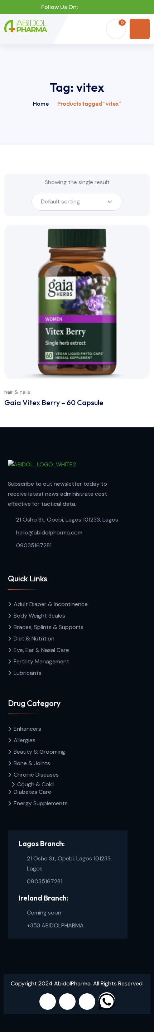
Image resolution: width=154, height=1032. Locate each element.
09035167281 (34, 545)
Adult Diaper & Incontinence (51, 604)
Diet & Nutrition (34, 638)
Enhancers (27, 729)
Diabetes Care (32, 792)
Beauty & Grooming (39, 751)
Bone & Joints (32, 763)
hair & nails (17, 392)
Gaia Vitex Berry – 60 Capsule (54, 402)
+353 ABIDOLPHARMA (55, 925)
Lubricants (28, 673)
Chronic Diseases (36, 774)
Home (41, 103)
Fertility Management (41, 661)
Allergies (24, 740)
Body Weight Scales (39, 615)
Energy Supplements (41, 803)
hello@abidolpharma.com (49, 532)
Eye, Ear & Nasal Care (41, 650)
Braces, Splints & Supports (48, 627)
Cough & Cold (35, 784)
